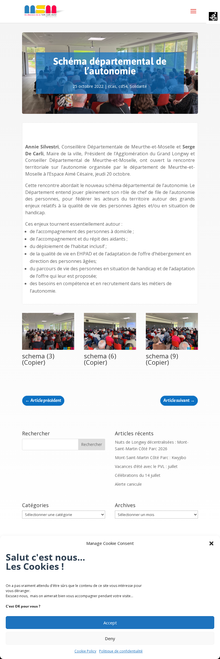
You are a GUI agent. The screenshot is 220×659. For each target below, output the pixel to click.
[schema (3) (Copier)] (48, 349)
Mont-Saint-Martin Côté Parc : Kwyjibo (150, 457)
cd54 (123, 86)
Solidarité (138, 86)
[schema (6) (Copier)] (110, 349)
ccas (112, 86)
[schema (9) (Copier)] (172, 349)
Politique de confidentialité (121, 651)
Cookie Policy (85, 651)
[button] (211, 543)
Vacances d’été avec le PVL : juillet (146, 466)
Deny (110, 638)
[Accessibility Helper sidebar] (213, 17)
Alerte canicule (128, 484)
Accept (110, 623)
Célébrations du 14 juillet (137, 475)
